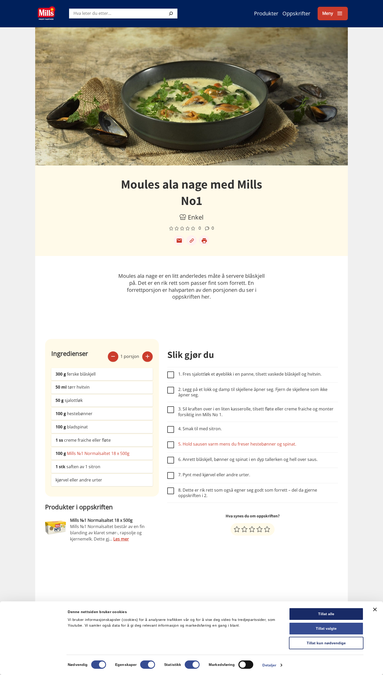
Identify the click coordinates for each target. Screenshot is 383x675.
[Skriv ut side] (204, 240)
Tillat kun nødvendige (326, 643)
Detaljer (269, 665)
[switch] (147, 664)
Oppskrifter (296, 13)
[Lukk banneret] (375, 609)
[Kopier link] (191, 240)
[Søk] (171, 13)
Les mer (121, 539)
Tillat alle (326, 614)
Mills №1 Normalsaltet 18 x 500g (98, 453)
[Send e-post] (179, 240)
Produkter (266, 13)
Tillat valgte (326, 628)
